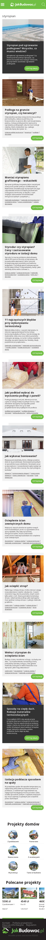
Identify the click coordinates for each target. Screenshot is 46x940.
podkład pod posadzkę (12, 411)
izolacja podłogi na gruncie (14, 132)
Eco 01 (23, 904)
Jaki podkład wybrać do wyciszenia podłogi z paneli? (22, 394)
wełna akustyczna (19, 413)
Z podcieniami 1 (8, 904)
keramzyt (28, 132)
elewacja (8, 473)
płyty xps (34, 275)
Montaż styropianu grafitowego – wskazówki (21, 179)
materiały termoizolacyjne (30, 200)
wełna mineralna (32, 413)
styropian (8, 134)
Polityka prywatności (22, 922)
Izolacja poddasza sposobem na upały (23, 781)
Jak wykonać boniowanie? (21, 456)
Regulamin (31, 925)
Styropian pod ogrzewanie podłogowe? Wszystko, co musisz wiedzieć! (22, 48)
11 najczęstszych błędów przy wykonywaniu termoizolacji (20, 323)
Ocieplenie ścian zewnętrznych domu (18, 522)
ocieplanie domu (10, 202)
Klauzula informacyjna (13, 925)
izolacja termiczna (23, 273)
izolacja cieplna (10, 273)
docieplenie (9, 541)
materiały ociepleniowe (13, 345)
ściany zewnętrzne (19, 475)
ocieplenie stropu (25, 607)
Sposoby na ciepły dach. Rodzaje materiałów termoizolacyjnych (21, 711)
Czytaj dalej (32, 68)
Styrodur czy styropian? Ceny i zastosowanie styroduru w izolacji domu (21, 250)
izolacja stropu (31, 605)
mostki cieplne (11, 347)
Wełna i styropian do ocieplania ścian (18, 654)
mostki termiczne (24, 347)
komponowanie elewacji (21, 473)
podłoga (35, 132)
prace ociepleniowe (25, 202)
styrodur (8, 277)
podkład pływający (28, 411)
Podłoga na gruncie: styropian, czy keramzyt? (20, 111)
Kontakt (6, 922)
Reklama (6, 926)
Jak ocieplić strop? (16, 586)
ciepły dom (9, 605)
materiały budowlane (12, 200)
